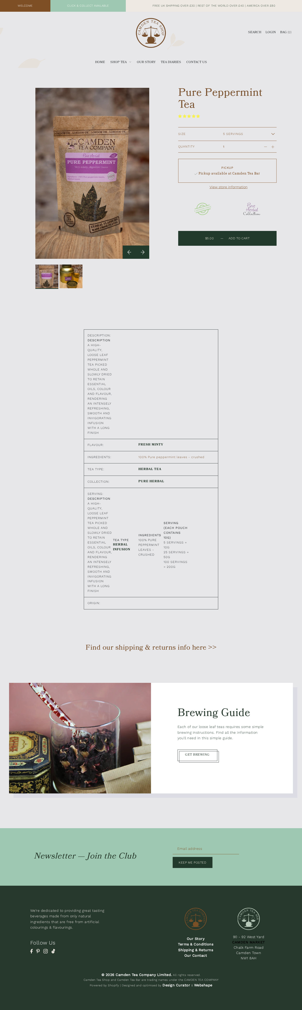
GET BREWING (197, 755)
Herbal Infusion (121, 548)
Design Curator (176, 985)
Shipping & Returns (195, 950)
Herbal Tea (149, 469)
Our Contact (195, 955)
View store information (229, 187)
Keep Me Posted (192, 862)
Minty (157, 445)
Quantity (186, 146)
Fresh (144, 445)
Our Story (196, 939)
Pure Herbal (151, 482)
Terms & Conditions (195, 944)
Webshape (203, 985)
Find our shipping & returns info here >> (151, 648)
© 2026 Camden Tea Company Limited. (136, 975)
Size (182, 134)
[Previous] (129, 252)
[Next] (142, 252)
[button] (189, 116)
